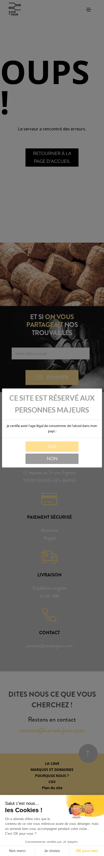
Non (52, 458)
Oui (52, 446)
